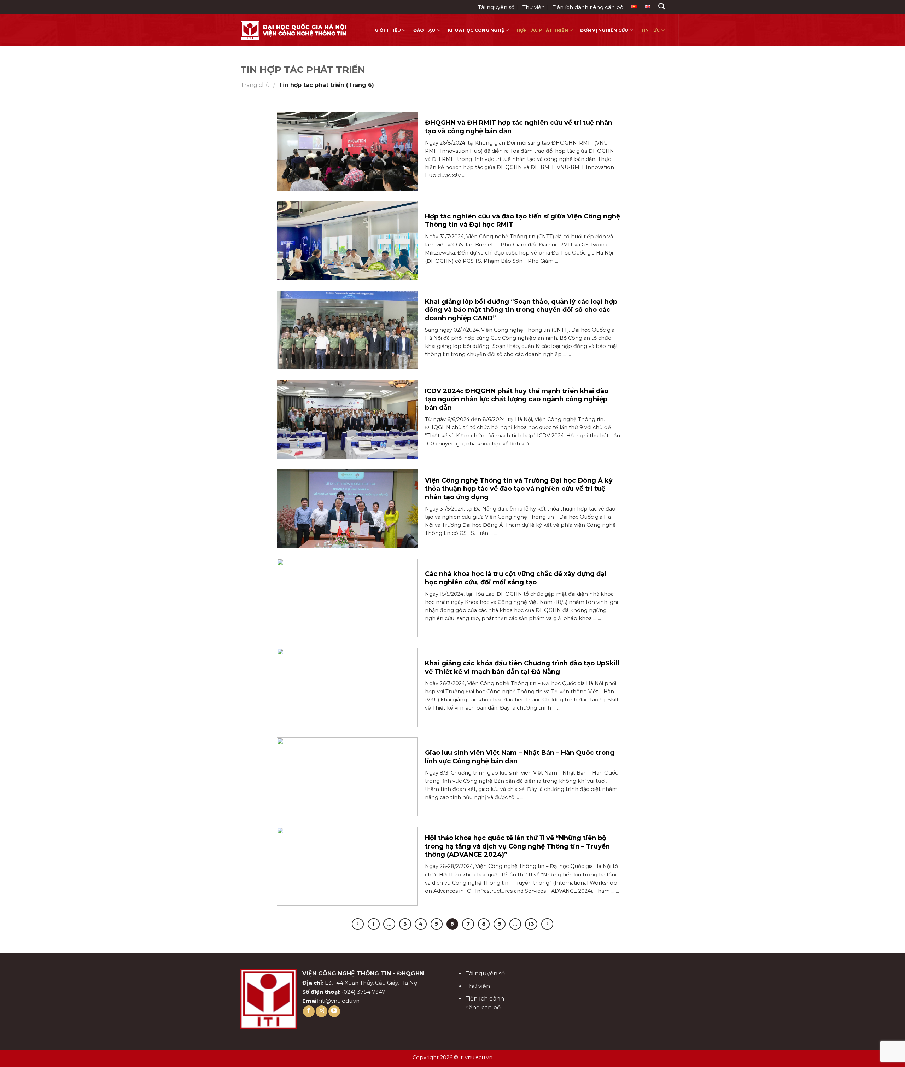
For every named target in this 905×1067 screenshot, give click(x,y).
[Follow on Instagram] (321, 1011)
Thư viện (533, 7)
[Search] (661, 6)
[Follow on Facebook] (309, 1011)
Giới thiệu (388, 30)
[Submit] (663, 21)
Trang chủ (255, 85)
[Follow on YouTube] (334, 1011)
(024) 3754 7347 (363, 992)
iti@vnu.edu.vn (340, 1000)
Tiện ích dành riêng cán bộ (588, 7)
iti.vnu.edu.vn (476, 1057)
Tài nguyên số (496, 7)
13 (531, 924)
